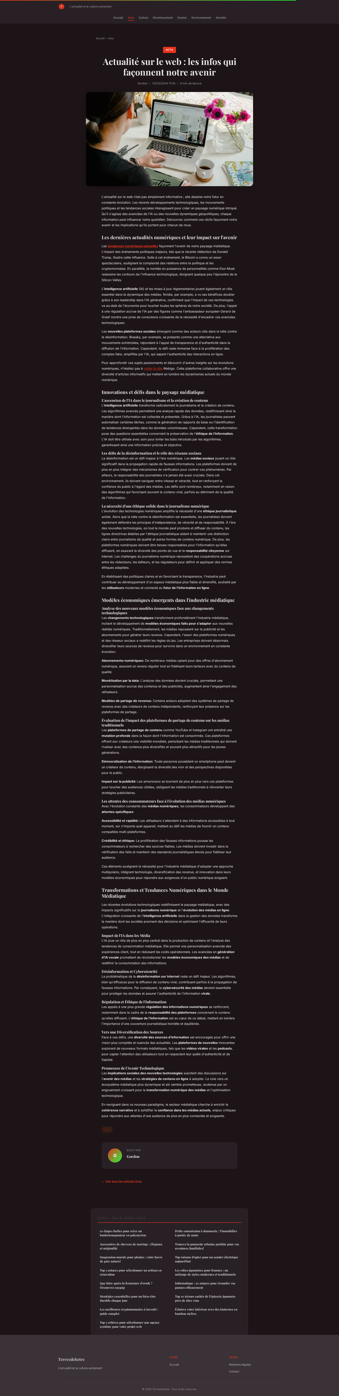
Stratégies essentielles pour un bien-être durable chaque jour (128, 1298)
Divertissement (163, 17)
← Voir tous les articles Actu (122, 1181)
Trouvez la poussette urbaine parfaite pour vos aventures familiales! (207, 1246)
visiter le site (153, 368)
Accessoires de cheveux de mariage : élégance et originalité (131, 1246)
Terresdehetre (71, 1359)
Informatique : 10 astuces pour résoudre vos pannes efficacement (205, 1285)
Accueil (118, 17)
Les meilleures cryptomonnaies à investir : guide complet (129, 1311)
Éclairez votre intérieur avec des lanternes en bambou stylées (206, 1311)
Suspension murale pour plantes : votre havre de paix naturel (131, 1259)
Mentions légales (240, 1364)
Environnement (201, 17)
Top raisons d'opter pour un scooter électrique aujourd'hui (206, 1259)
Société (221, 17)
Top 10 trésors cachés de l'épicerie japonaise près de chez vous (205, 1298)
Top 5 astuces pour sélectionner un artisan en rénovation (131, 1272)
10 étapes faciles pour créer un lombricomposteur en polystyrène (123, 1233)
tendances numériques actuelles (133, 246)
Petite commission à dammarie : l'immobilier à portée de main (206, 1233)
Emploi (182, 17)
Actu (131, 17)
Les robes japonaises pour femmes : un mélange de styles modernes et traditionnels (205, 1272)
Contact (234, 1371)
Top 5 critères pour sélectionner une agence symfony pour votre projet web (129, 1324)
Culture (143, 17)
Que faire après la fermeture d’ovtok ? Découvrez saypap (126, 1285)
